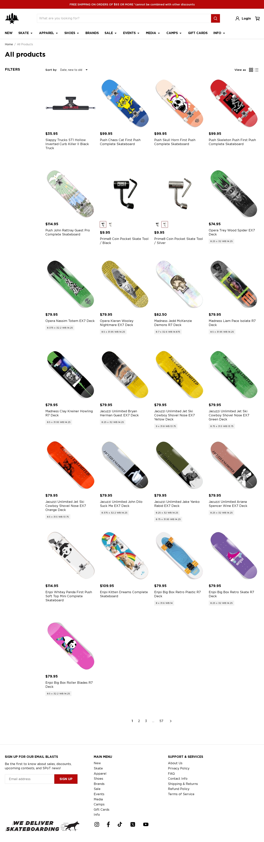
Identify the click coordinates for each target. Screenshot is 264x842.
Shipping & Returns (183, 784)
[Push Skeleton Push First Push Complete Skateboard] (234, 103)
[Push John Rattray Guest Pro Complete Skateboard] (70, 194)
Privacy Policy (178, 768)
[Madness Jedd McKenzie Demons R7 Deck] (179, 284)
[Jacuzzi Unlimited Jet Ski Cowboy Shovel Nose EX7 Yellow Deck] (179, 374)
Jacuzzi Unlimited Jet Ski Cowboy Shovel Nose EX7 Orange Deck (65, 506)
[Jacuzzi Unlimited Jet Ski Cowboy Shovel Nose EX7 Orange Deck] (70, 465)
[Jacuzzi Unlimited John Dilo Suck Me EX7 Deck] (125, 465)
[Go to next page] (170, 721)
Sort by (51, 70)
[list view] (256, 70)
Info (217, 33)
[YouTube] (145, 824)
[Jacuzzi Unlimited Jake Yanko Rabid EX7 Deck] (179, 465)
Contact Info (177, 778)
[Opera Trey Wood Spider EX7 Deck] (234, 194)
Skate (24, 33)
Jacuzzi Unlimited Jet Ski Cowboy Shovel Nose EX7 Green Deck (229, 415)
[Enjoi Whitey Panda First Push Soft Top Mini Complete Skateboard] (70, 555)
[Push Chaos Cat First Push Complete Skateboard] (125, 103)
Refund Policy (178, 789)
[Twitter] (132, 824)
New (9, 33)
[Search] (215, 18)
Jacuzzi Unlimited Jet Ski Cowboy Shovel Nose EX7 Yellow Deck (174, 415)
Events (130, 33)
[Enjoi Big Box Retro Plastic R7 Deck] (179, 555)
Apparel (47, 33)
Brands (92, 33)
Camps (172, 33)
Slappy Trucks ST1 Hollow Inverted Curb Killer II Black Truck (67, 144)
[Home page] (12, 18)
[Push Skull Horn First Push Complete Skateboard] (179, 103)
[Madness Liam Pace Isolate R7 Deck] (234, 284)
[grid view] (251, 70)
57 (161, 721)
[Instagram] (97, 824)
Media (151, 33)
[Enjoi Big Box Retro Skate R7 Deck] (234, 555)
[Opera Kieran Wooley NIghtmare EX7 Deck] (125, 284)
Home (9, 44)
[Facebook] (108, 824)
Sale (109, 33)
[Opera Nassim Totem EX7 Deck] (70, 284)
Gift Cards (198, 33)
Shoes (70, 33)
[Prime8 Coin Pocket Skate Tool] (125, 194)
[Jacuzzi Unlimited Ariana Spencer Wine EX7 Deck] (234, 465)
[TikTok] (120, 824)
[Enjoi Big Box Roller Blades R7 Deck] (70, 646)
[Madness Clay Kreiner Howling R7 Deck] (70, 374)
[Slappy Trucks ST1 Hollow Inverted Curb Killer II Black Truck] (70, 103)
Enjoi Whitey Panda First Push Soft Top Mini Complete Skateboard (68, 596)
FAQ (171, 773)
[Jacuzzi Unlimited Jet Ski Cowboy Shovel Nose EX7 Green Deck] (234, 374)
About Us (175, 763)
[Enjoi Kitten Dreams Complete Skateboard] (125, 555)
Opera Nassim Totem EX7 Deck (70, 321)
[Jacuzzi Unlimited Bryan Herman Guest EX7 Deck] (125, 374)
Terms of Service (181, 794)
